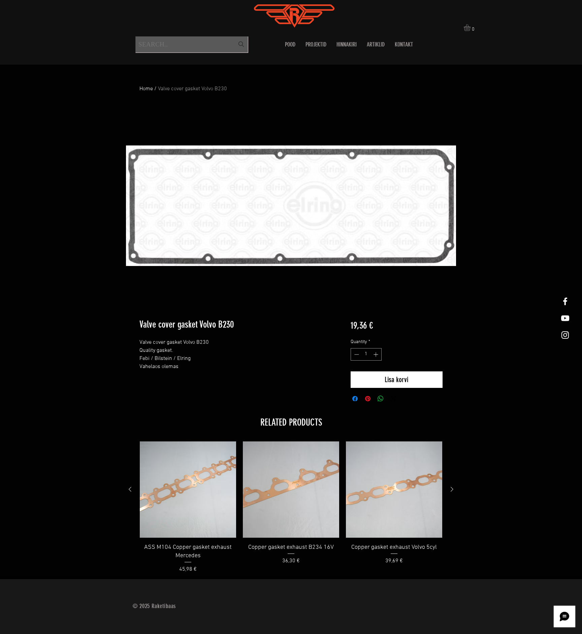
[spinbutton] (366, 354)
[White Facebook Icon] (565, 301)
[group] (291, 507)
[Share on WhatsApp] (381, 399)
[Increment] (376, 354)
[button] (471, 27)
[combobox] (191, 44)
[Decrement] (356, 354)
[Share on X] (393, 399)
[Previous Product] (130, 489)
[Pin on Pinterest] (368, 399)
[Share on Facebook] (355, 399)
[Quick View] (188, 489)
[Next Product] (452, 489)
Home (146, 89)
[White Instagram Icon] (565, 335)
